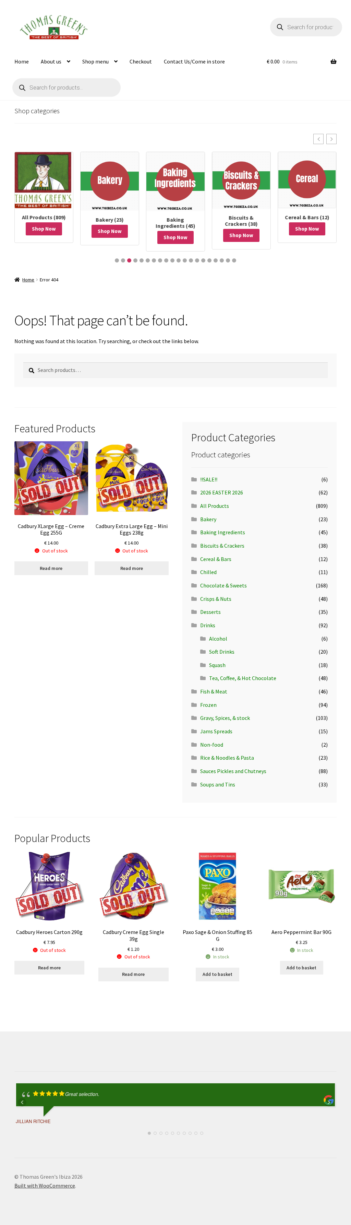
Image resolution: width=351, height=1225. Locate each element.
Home (21, 61)
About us (51, 61)
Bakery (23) (110, 220)
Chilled (208, 572)
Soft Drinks (221, 651)
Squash (217, 665)
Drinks (207, 625)
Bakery (208, 519)
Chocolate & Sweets (223, 585)
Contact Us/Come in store (194, 61)
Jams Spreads (216, 731)
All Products (214, 505)
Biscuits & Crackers (222, 545)
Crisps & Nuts (215, 598)
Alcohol (218, 638)
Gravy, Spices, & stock (225, 717)
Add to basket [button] (217, 974)
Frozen (208, 704)
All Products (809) (44, 217)
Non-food (211, 744)
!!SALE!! (208, 479)
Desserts (210, 611)
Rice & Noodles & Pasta (227, 757)
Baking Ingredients (222, 532)
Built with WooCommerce (44, 1185)
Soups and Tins (217, 784)
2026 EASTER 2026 (221, 492)
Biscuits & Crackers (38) (241, 220)
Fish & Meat (213, 691)
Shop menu (95, 61)
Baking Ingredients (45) (175, 223)
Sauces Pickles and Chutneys (233, 771)
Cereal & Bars (215, 559)
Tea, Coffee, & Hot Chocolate (242, 678)
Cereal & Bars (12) (307, 217)
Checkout (141, 61)
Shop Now (44, 228)
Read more (51, 568)
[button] (318, 139)
